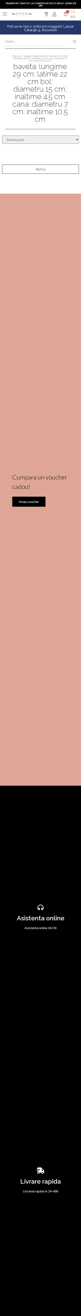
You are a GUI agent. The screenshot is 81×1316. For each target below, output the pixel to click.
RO (72, 17)
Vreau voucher (29, 502)
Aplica (40, 169)
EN (72, 12)
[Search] (74, 41)
